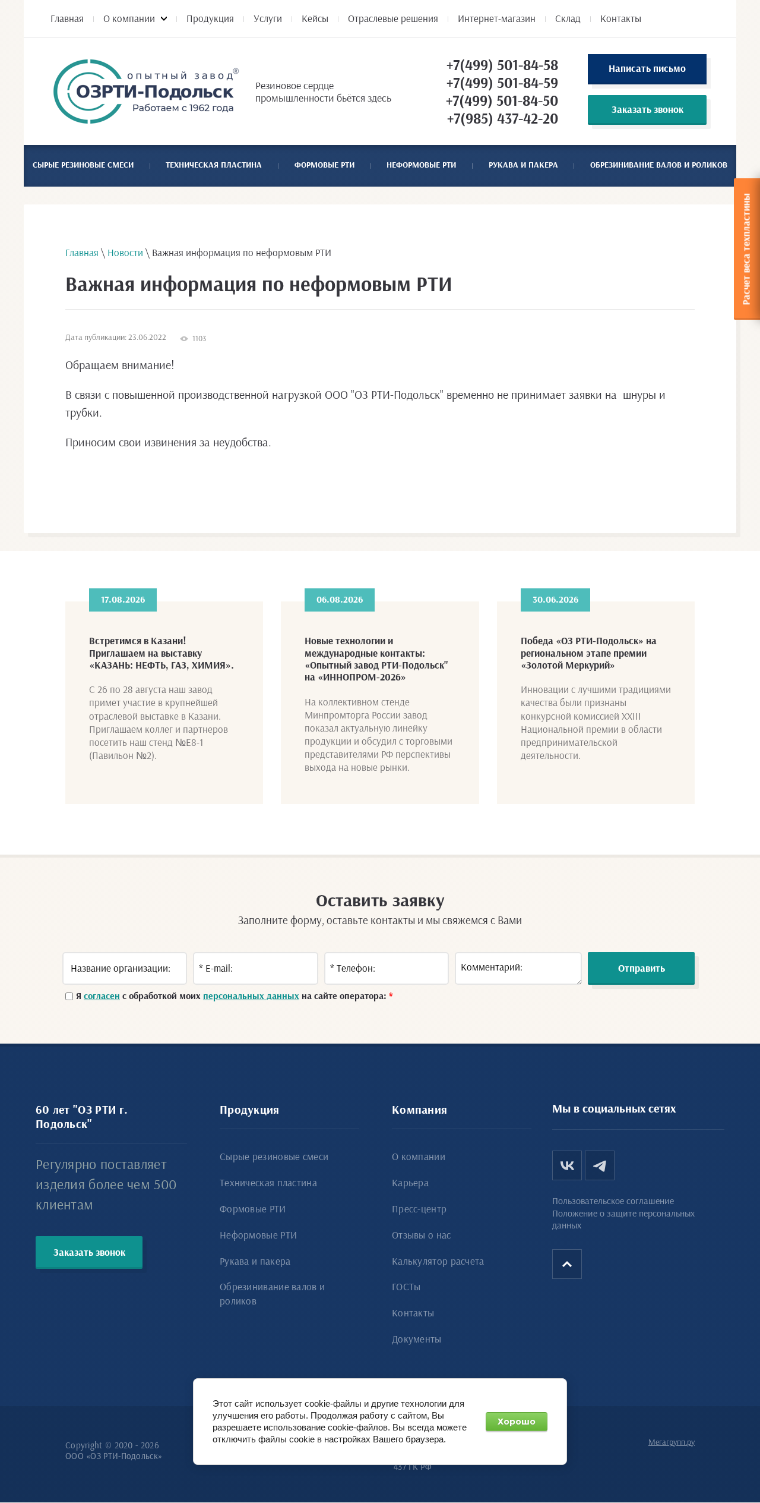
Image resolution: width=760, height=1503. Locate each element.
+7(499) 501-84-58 (502, 65)
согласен (102, 996)
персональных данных (251, 996)
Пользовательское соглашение (613, 1201)
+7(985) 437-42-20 (502, 119)
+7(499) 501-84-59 (502, 83)
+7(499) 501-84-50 (502, 101)
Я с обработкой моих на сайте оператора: (234, 996)
